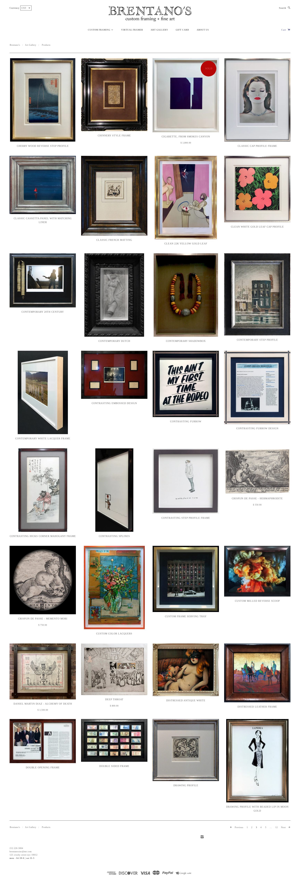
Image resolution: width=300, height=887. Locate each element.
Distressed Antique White (185, 700)
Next (283, 827)
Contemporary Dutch (114, 341)
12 (276, 827)
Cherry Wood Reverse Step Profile (43, 146)
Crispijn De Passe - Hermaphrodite (257, 498)
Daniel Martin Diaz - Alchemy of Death (43, 704)
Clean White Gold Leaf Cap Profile (257, 226)
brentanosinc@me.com (21, 851)
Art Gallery (159, 30)
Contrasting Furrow (185, 421)
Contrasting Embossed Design (114, 403)
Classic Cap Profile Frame (257, 146)
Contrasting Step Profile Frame (185, 518)
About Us (203, 30)
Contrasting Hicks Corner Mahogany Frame (43, 536)
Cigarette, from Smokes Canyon (186, 136)
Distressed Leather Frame (257, 706)
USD (23, 8)
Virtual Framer (132, 30)
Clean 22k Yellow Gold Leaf (185, 243)
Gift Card (182, 30)
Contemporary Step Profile (257, 340)
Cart (284, 30)
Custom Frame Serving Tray (186, 616)
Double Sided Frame (114, 766)
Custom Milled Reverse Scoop (257, 601)
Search (282, 8)
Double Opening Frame (43, 767)
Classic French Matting (114, 240)
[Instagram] (202, 837)
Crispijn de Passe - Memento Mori (42, 618)
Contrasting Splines (114, 536)
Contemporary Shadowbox (186, 341)
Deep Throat (114, 699)
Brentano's (15, 45)
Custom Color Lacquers (114, 633)
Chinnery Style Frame (114, 135)
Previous (238, 827)
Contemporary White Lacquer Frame (42, 438)
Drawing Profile (185, 785)
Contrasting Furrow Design (257, 428)
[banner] (150, 14)
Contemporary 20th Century (43, 312)
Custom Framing (99, 30)
